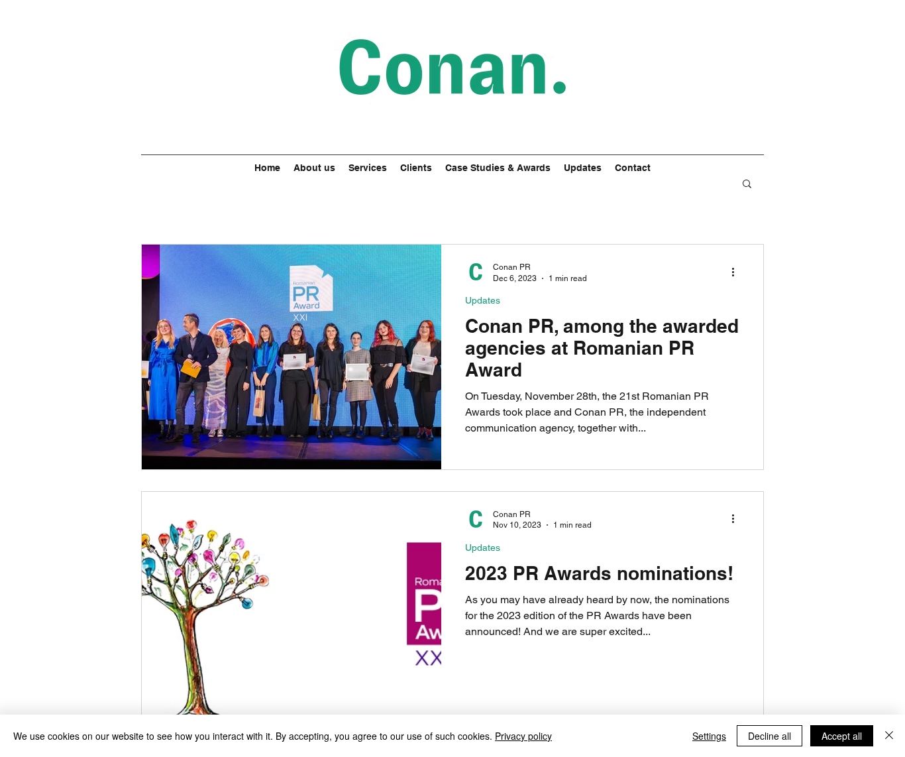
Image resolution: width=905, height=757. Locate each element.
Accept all (842, 735)
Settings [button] (709, 735)
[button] (747, 185)
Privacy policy (523, 735)
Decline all (769, 735)
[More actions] (737, 272)
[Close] (889, 735)
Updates (482, 300)
